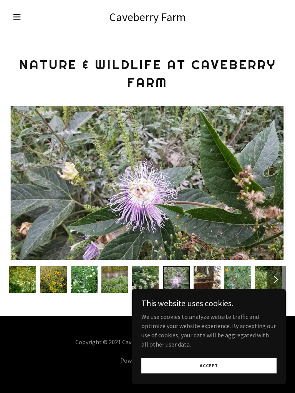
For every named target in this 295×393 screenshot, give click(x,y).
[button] (22, 17)
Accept (209, 365)
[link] (147, 19)
